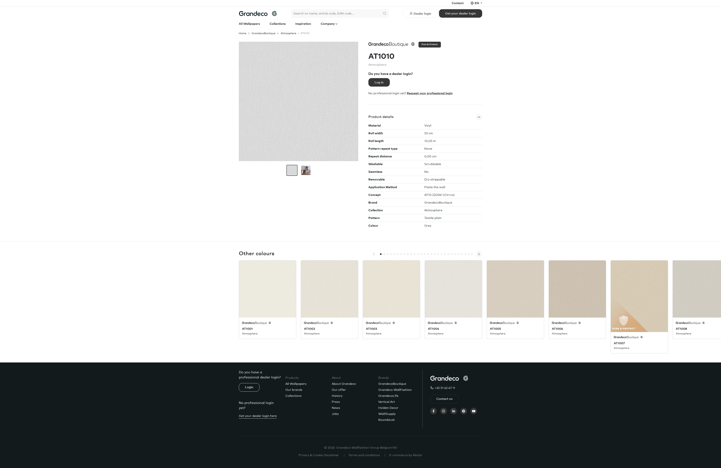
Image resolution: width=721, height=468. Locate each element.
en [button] (477, 3)
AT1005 (495, 328)
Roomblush (386, 419)
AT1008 (681, 328)
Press (336, 401)
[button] (425, 117)
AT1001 (247, 328)
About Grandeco (344, 383)
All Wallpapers (249, 23)
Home (242, 33)
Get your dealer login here (258, 415)
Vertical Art (386, 401)
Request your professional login (430, 93)
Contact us (444, 398)
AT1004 (433, 328)
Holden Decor (388, 407)
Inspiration (303, 23)
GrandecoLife (388, 395)
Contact (458, 3)
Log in (379, 82)
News (336, 407)
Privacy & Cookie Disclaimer (319, 455)
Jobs (335, 413)
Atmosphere (288, 33)
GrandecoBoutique (263, 33)
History (337, 395)
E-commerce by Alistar (405, 455)
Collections (278, 23)
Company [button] (328, 23)
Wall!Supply (387, 413)
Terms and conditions (364, 455)
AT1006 (557, 328)
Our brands (293, 389)
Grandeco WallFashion (395, 389)
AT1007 (619, 343)
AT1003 (371, 328)
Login (249, 387)
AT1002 (309, 328)
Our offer (339, 389)
